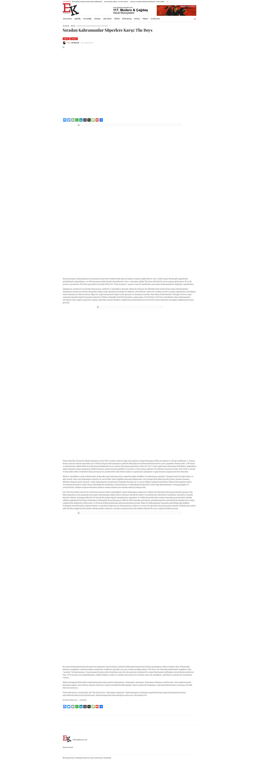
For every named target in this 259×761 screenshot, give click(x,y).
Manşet (73, 39)
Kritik (73, 26)
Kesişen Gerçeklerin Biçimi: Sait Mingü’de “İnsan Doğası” (134, 1)
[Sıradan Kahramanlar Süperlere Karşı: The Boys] (121, 79)
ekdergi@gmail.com (80, 740)
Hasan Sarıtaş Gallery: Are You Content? (103, 1)
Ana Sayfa (66, 26)
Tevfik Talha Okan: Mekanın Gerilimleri (166, 1)
